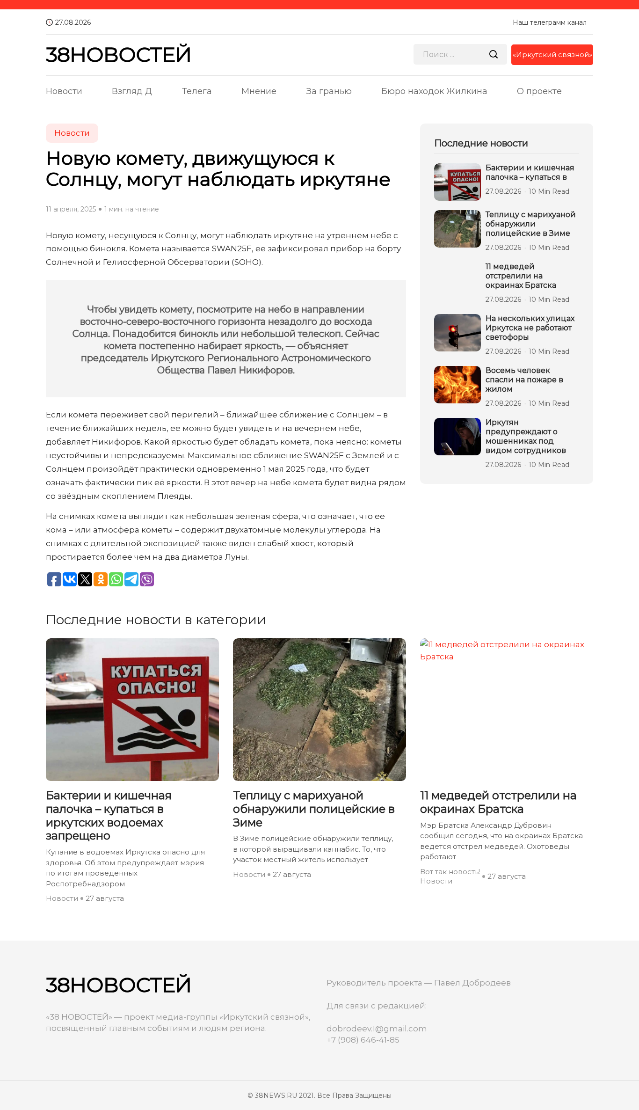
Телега (197, 91)
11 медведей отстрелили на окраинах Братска (521, 276)
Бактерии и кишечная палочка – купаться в (530, 172)
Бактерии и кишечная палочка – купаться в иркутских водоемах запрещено (109, 815)
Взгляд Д (132, 91)
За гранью (329, 91)
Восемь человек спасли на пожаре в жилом (524, 380)
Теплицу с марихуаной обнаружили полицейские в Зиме (531, 224)
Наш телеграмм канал (550, 22)
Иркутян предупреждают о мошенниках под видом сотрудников (526, 436)
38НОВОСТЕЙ (119, 54)
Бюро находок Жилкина (434, 91)
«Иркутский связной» (552, 54)
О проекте (539, 91)
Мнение (258, 91)
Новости (64, 91)
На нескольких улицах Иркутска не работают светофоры (530, 328)
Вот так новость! (450, 871)
